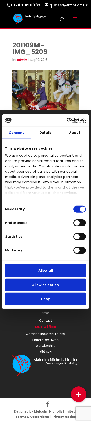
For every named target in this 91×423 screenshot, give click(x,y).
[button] (78, 394)
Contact (45, 320)
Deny (45, 299)
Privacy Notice (63, 417)
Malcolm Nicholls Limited (55, 411)
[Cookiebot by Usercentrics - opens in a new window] (66, 120)
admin (22, 60)
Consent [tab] (16, 132)
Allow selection (45, 284)
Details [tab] (45, 132)
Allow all (45, 270)
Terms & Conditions (32, 417)
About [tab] (74, 132)
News (45, 313)
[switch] (79, 222)
